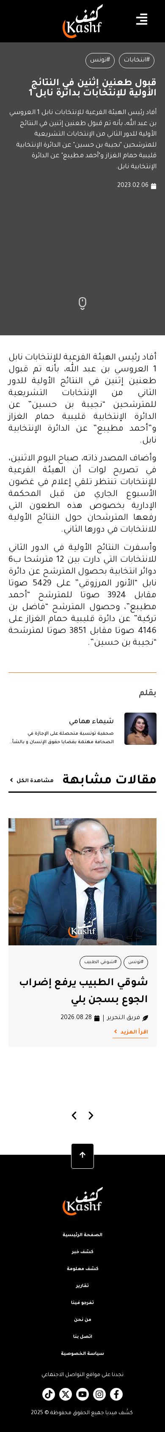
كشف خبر (83, 1252)
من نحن (82, 1320)
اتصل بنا (82, 1337)
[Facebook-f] (116, 1394)
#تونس (100, 60)
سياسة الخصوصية (82, 1354)
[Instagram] (99, 1394)
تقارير (82, 1286)
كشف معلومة (83, 1269)
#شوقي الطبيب (100, 962)
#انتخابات (137, 60)
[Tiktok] (48, 1394)
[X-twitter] (65, 1394)
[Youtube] (82, 1394)
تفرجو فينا (82, 1303)
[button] (74, 1115)
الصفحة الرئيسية (82, 1235)
